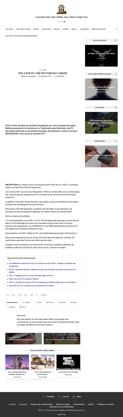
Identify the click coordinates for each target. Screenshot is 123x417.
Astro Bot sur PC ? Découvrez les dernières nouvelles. (31, 286)
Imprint (91, 404)
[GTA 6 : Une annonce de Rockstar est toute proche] (43, 362)
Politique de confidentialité (42, 404)
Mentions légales (63, 404)
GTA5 (25, 295)
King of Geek (9, 36)
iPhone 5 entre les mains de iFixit (101, 155)
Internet (36, 29)
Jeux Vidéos (9, 29)
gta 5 (13, 295)
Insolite (74, 29)
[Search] (117, 29)
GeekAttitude (79, 404)
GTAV (31, 295)
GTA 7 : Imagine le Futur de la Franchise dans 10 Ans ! (31, 276)
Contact (12, 404)
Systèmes (65, 29)
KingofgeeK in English (99, 29)
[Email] (64, 21)
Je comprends (84, 29)
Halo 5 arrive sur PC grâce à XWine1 (24, 279)
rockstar (43, 295)
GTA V (19, 295)
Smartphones (46, 29)
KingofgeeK (32, 76)
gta (8, 295)
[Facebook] (58, 21)
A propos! (23, 404)
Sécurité (56, 29)
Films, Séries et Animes (23, 29)
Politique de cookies (105, 404)
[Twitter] (61, 21)
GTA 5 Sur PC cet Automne (68, 372)
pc (37, 295)
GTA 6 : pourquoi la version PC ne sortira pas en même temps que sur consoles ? (42, 282)
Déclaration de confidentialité (61, 407)
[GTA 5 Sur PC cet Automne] (68, 362)
